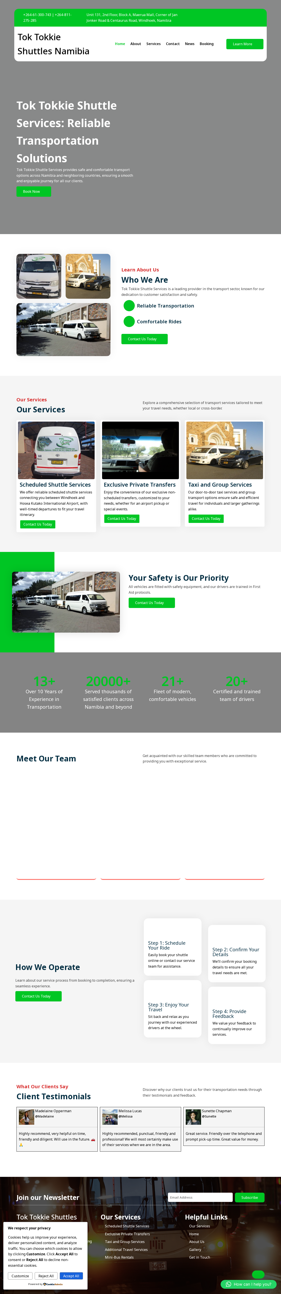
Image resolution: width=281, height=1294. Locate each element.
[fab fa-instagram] (258, 18)
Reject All (46, 1276)
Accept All (71, 1276)
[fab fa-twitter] (249, 18)
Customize (20, 1276)
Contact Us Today (37, 524)
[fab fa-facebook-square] (239, 18)
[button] (249, 1284)
